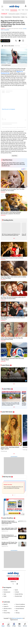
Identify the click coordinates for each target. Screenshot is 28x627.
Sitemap (18, 612)
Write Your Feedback (13, 578)
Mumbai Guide (18, 596)
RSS (16, 610)
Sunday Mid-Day (19, 594)
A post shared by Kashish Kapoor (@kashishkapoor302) (14, 127)
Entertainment (7, 592)
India (5, 594)
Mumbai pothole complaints (14, 13)
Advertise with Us (7, 608)
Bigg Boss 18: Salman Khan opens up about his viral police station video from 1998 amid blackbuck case (13, 164)
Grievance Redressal (20, 606)
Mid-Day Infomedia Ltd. (17, 618)
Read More (14, 155)
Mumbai (5, 590)
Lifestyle (17, 592)
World (5, 596)
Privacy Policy (7, 612)
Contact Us (6, 606)
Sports (16, 590)
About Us (6, 604)
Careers (5, 610)
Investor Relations (20, 608)
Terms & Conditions (20, 604)
